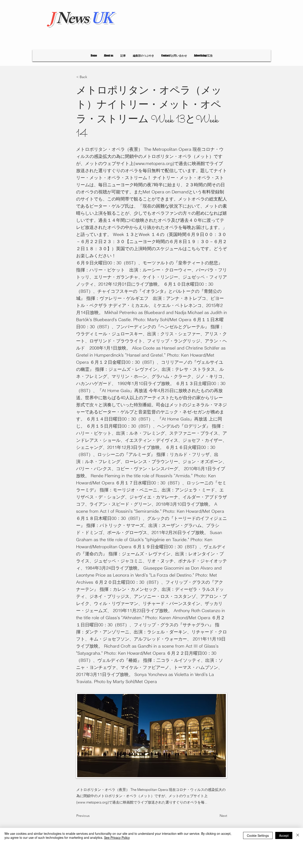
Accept (284, 835)
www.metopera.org (154, 163)
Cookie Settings (258, 835)
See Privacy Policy (117, 837)
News (80, 20)
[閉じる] (297, 835)
